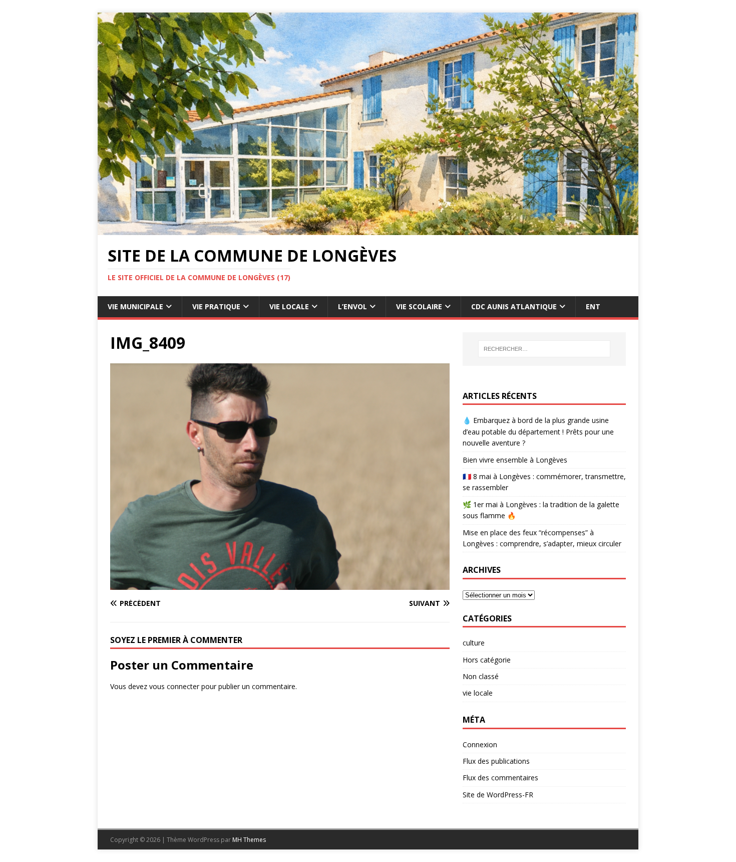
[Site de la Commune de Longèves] (368, 229)
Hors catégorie (487, 660)
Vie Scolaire (419, 306)
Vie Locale (289, 306)
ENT (593, 306)
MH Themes (249, 839)
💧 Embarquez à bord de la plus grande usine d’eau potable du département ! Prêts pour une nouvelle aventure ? (538, 431)
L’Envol (352, 306)
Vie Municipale (135, 306)
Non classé (481, 676)
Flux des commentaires (500, 777)
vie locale (478, 693)
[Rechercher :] (544, 348)
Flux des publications (496, 761)
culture (474, 643)
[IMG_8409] (280, 583)
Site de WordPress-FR (498, 794)
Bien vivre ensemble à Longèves (515, 460)
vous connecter (174, 686)
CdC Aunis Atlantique (514, 306)
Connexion (480, 744)
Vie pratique (216, 306)
